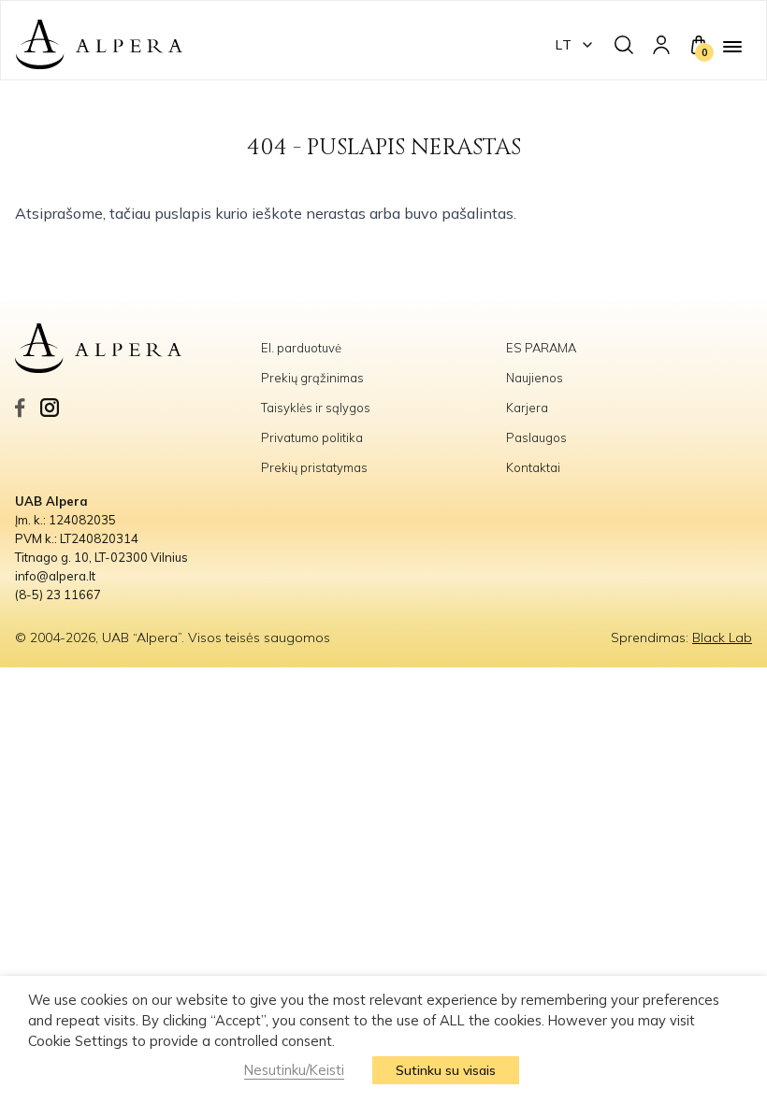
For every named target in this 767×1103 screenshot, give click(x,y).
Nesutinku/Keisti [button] (294, 1070)
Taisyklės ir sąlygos (315, 407)
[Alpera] (138, 348)
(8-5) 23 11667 (58, 594)
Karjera (527, 407)
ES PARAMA (542, 347)
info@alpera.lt (55, 575)
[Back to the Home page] (99, 45)
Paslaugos (536, 437)
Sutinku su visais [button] (446, 1070)
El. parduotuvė (301, 347)
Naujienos (534, 377)
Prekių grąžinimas (312, 377)
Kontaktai (533, 467)
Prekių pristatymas (314, 467)
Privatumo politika (312, 437)
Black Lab (722, 637)
